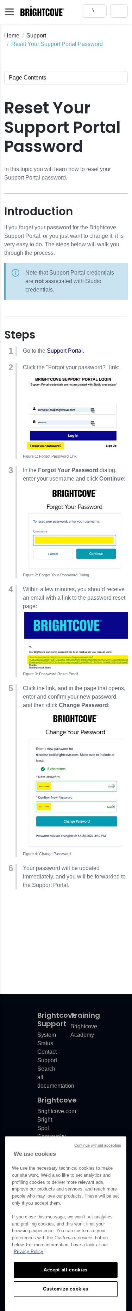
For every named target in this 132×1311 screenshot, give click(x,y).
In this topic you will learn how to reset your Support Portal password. (57, 173)
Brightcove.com (56, 1111)
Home (11, 36)
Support (36, 36)
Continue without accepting (97, 1145)
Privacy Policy (28, 1251)
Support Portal (65, 351)
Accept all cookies (66, 1269)
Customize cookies (65, 1289)
